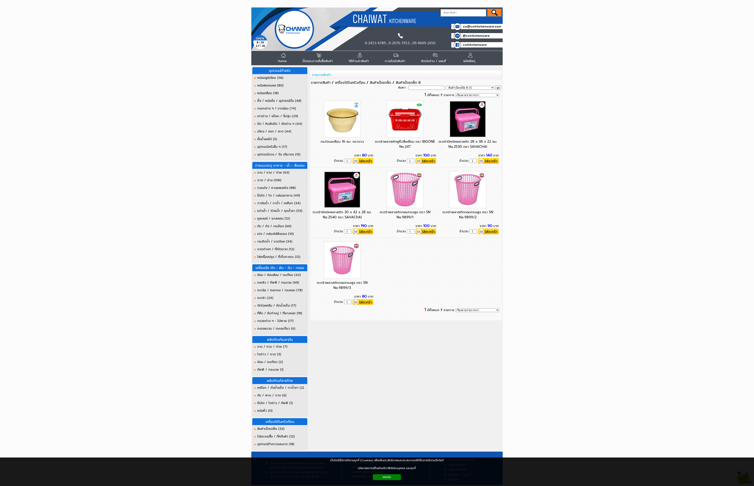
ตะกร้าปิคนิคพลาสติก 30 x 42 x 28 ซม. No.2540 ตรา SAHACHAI (342, 214)
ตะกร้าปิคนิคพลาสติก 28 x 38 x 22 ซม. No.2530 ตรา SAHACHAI (467, 144)
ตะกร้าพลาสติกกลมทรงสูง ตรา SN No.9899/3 (342, 285)
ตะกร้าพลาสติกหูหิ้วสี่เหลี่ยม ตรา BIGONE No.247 (405, 144)
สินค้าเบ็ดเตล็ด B (408, 82)
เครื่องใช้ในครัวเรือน (350, 82)
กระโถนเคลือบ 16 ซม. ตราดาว (342, 141)
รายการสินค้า (321, 74)
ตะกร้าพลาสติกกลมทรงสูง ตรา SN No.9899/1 (405, 214)
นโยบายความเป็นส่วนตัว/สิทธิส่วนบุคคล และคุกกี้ (387, 468)
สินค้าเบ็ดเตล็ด (380, 82)
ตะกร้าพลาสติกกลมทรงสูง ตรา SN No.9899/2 (467, 214)
